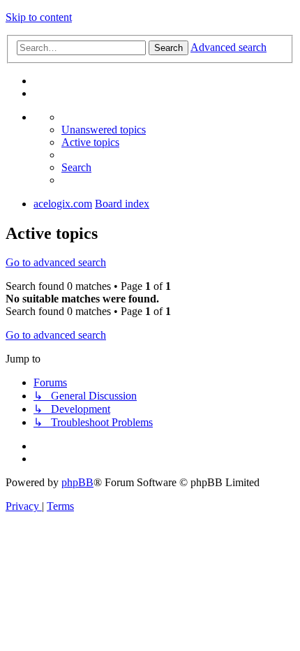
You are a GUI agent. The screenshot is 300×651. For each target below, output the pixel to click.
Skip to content (39, 17)
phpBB (77, 482)
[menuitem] (103, 130)
